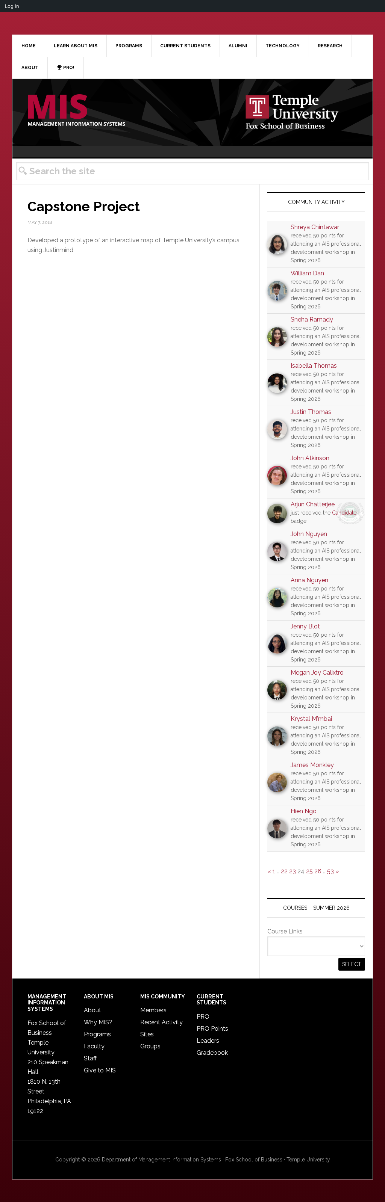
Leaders (208, 1040)
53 (330, 871)
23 (292, 871)
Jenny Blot (305, 626)
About (92, 1010)
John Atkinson (310, 458)
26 (317, 871)
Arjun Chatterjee (313, 504)
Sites (147, 1034)
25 (309, 871)
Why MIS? (98, 1022)
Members (153, 1010)
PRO (203, 1016)
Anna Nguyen (309, 580)
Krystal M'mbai (311, 718)
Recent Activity (161, 1022)
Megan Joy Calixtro (317, 672)
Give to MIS (100, 1070)
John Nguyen (309, 534)
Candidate (344, 513)
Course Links (285, 931)
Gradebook (212, 1052)
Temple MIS (76, 111)
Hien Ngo (304, 811)
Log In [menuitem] (12, 6)
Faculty (94, 1046)
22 (284, 871)
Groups (150, 1046)
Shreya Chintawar (315, 227)
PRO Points (212, 1028)
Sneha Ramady (312, 319)
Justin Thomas (311, 411)
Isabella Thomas (314, 365)
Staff (90, 1058)
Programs (97, 1034)
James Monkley (312, 765)
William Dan (307, 273)
